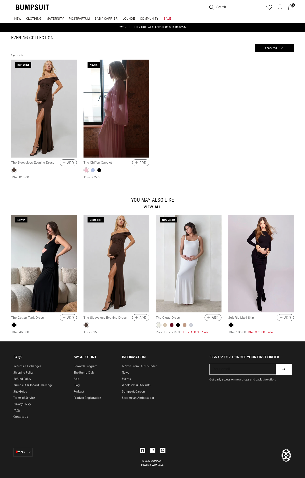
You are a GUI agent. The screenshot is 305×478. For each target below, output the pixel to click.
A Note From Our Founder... (140, 366)
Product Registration (87, 398)
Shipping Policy (23, 372)
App (76, 379)
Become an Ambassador (138, 398)
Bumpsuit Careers (134, 391)
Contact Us (20, 417)
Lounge (129, 18)
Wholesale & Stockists (136, 385)
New (17, 18)
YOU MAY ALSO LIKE (152, 200)
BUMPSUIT (157, 460)
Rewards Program (85, 366)
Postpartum (79, 18)
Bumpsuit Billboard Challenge (33, 385)
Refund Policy (22, 379)
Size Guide (20, 391)
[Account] (280, 7)
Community (149, 18)
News (125, 372)
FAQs (16, 410)
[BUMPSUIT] (32, 7)
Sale (167, 18)
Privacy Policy (22, 404)
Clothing (34, 18)
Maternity (55, 18)
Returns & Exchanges (27, 366)
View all (152, 206)
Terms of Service (24, 398)
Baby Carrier (106, 18)
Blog (77, 385)
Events (126, 379)
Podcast (79, 391)
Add (70, 162)
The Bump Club (84, 372)
